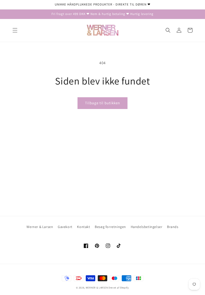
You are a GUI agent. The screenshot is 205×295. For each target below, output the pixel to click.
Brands (172, 226)
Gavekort (65, 226)
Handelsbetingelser (146, 226)
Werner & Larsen (39, 226)
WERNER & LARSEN (97, 287)
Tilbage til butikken (102, 102)
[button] (15, 30)
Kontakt (83, 226)
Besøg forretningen (110, 226)
